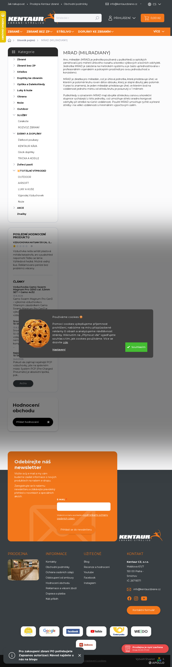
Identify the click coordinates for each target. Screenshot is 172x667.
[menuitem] (15, 32)
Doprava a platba (55, 593)
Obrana (22, 96)
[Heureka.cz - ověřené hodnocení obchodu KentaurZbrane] (28, 631)
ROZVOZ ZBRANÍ (28, 127)
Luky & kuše (24, 90)
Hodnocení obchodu (58, 583)
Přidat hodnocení (27, 422)
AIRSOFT (23, 183)
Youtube (89, 572)
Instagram (90, 583)
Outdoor (22, 108)
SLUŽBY (22, 115)
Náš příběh (52, 598)
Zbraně (21, 59)
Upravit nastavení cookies (91, 660)
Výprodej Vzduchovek (31, 195)
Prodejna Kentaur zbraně (44, 4)
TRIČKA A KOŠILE (28, 158)
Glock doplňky (26, 152)
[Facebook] (129, 597)
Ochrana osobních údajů (60, 572)
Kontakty (51, 561)
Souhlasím (138, 347)
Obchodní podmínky (76, 4)
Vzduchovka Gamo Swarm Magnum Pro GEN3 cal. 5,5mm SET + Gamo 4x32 (31, 289)
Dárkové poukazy (28, 139)
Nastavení (59, 349)
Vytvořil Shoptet (145, 659)
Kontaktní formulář (144, 610)
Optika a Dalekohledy (31, 84)
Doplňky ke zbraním (29, 78)
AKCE (20, 207)
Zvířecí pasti (25, 164)
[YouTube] (144, 597)
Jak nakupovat (16, 4)
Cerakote (23, 121)
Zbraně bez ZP (26, 65)
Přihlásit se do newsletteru (76, 529)
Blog (86, 561)
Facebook (89, 577)
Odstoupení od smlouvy (60, 577)
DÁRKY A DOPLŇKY (29, 133)
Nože (20, 102)
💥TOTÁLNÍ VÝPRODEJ (31, 170)
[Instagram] (136, 597)
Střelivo (22, 71)
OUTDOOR (24, 177)
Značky (21, 213)
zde (65, 342)
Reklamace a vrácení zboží (61, 588)
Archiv (23, 383)
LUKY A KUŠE (26, 189)
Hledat (97, 17)
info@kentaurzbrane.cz (147, 589)
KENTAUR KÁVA (27, 146)
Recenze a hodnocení (97, 567)
